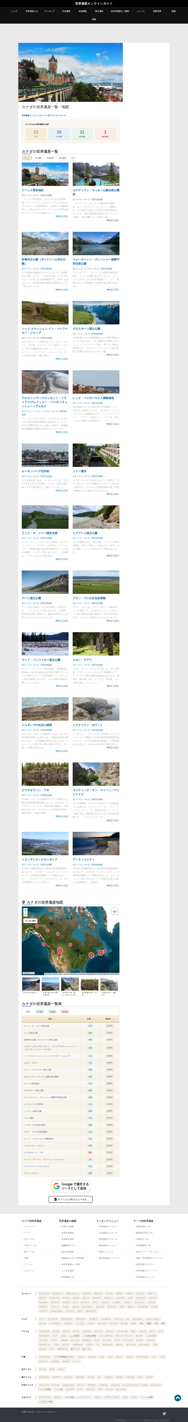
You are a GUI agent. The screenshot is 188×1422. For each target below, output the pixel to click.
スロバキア (43, 1302)
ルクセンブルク (56, 1311)
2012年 (109, 1132)
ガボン (133, 1331)
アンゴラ (56, 1331)
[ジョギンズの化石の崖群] (45, 709)
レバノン (76, 1361)
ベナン (56, 1345)
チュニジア (107, 1340)
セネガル (64, 1340)
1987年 (109, 1090)
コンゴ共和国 (74, 1336)
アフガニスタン (45, 1357)
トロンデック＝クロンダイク (40, 859)
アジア (27, 1233)
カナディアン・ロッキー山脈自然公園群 (41, 1077)
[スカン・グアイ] (96, 644)
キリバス (57, 1397)
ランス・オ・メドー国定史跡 (40, 533)
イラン (110, 1357)
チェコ (75, 1302)
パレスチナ (55, 1361)
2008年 (109, 1125)
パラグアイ (108, 1377)
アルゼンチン (44, 1377)
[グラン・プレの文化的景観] (96, 582)
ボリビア (149, 1377)
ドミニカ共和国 (45, 1389)
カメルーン (110, 1331)
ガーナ (152, 1331)
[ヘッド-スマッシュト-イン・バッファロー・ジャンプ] (45, 312)
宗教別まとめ (142, 1239)
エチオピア (87, 1331)
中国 (141, 1323)
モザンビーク (108, 1345)
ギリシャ (86, 1298)
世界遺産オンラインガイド (94, 3)
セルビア (66, 1302)
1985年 (109, 1083)
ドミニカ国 (58, 1389)
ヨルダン (66, 1361)
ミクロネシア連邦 (45, 1402)
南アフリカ (75, 1349)
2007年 (109, 1118)
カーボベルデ (123, 1331)
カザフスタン (81, 1319)
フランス (151, 1302)
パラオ (125, 1397)
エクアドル (68, 1377)
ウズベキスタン (67, 1319)
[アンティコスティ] (96, 843)
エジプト (76, 1331)
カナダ (36, 195)
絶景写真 (157, 11)
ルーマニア (70, 1311)
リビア (155, 1345)
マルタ (121, 1307)
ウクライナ (140, 1293)
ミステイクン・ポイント (88, 724)
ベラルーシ (55, 1307)
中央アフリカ (63, 1349)
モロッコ (119, 1345)
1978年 (109, 1026)
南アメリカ (29, 1252)
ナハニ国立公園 (31, 598)
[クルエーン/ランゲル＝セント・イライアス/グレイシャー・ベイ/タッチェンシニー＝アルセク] (45, 382)
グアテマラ (92, 1385)
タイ (127, 1319)
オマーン (119, 1357)
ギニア (160, 1331)
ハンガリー (117, 1302)
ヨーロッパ (29, 1226)
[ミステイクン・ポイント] (96, 709)
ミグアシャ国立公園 (85, 533)
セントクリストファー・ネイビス (135, 1385)
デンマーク (85, 1302)
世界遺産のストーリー (146, 1270)
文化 (90, 1026)
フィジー (134, 1397)
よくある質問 (68, 1270)
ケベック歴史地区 (33, 190)
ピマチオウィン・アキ (35, 790)
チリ (99, 1377)
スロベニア (55, 1302)
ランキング (50, 11)
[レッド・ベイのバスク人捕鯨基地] (96, 382)
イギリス (119, 1293)
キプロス (66, 1298)
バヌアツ (97, 1397)
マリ (97, 1345)
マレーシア (102, 1323)
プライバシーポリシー (46, 1412)
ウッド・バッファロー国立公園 (41, 659)
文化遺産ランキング (108, 1233)
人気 (73, 158)
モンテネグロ (143, 1307)
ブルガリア (43, 1307)
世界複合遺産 (46, 795)
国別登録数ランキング (109, 1258)
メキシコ (61, 1369)
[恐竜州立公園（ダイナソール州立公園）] (45, 243)
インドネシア (53, 1319)
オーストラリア (45, 1397)
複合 (90, 1152)
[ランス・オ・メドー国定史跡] (45, 517)
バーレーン (43, 1361)
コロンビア (80, 1377)
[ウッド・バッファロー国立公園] (45, 644)
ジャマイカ (115, 1385)
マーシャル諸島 (147, 1397)
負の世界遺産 (68, 1252)
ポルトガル (100, 1307)
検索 (94, 19)
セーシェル (75, 1340)
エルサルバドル (68, 1385)
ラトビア (154, 1307)
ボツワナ (66, 1345)
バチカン (128, 1302)
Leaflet (49, 974)
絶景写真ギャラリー (145, 1264)
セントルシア (156, 1385)
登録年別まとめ (143, 1226)
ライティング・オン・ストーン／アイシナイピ (44, 1159)
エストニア (152, 1293)
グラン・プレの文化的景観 (89, 598)
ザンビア (139, 1336)
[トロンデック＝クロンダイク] (45, 843)
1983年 (109, 1070)
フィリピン (80, 1323)
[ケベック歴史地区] (45, 174)
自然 (90, 1033)
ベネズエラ (130, 1377)
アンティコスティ (84, 859)
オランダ (42, 1298)
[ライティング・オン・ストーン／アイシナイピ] (96, 774)
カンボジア (93, 1319)
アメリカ (88, 269)
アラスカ (46, 411)
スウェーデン (141, 1298)
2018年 (109, 1152)
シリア (153, 1357)
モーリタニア (144, 1345)
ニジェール (150, 1340)
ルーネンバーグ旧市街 (35, 471)
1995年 (109, 1097)
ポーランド (112, 1307)
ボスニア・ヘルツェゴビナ (82, 1307)
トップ (14, 11)
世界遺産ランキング (108, 1226)
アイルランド (57, 1293)
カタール (129, 1357)
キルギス (76, 1298)
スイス (130, 1298)
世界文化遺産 (46, 195)
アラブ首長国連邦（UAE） (64, 1357)
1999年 (109, 1111)
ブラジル (119, 1377)
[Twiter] (164, 1414)
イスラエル (92, 1357)
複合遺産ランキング (108, 1245)
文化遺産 (66, 11)
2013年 (109, 1139)
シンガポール (106, 1319)
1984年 (109, 1077)
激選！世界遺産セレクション (149, 1258)
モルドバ (131, 1307)
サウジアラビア (142, 1357)
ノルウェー (105, 1302)
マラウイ (89, 1345)
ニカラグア (70, 1389)
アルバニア (87, 1293)
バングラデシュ (55, 1323)
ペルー (140, 1377)
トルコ (162, 1357)
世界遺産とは (32, 11)
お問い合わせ (28, 1412)
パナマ (100, 1389)
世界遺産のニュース (145, 1277)
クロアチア (97, 1298)
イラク (102, 1357)
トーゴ (117, 1340)
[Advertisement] (146, 87)
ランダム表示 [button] (30, 920)
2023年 (109, 1173)
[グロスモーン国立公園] (96, 312)
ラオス (133, 1323)
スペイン (153, 1298)
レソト (51, 1349)
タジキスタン (138, 1319)
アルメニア (98, 1293)
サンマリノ (108, 1298)
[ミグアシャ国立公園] (96, 517)
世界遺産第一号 (143, 1245)
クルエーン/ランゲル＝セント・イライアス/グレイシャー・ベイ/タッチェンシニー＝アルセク (44, 402)
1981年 (109, 1056)
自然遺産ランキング (108, 1239)
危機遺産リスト (69, 1245)
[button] (104, 950)
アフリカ (28, 1264)
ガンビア (143, 1331)
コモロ (63, 1336)
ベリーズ (109, 1389)
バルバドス (90, 1389)
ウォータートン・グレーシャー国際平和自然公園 (45, 1097)
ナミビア (139, 1340)
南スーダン (87, 1349)
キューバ (80, 1385)
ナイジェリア (128, 1340)
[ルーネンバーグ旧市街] (45, 455)
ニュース (141, 11)
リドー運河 (79, 471)
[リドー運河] (96, 455)
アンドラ (109, 1293)
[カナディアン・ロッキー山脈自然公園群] (96, 174)
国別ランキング (106, 1252)
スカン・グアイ (82, 659)
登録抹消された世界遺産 (73, 1258)
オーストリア (54, 1298)
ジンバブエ (43, 1340)
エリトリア (98, 1331)
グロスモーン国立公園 (86, 328)
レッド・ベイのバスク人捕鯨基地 (93, 397)
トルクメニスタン (152, 1319)
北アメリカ (52, 115)
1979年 (109, 1040)
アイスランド (44, 1293)
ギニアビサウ (44, 1336)
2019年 (109, 1159)
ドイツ (95, 1302)
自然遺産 (83, 11)
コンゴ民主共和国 (89, 1336)
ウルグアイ (57, 1377)
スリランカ (118, 1319)
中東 (26, 1258)
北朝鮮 (148, 1323)
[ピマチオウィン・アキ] (45, 774)
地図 (174, 11)
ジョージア (120, 1298)
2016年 (109, 1146)
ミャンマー (113, 1323)
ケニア (55, 1336)
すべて (27, 158)
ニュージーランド (84, 1397)
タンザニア (87, 1340)
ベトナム (91, 1323)
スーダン (54, 1340)
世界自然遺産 (97, 199)
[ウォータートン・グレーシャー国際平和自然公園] (96, 243)
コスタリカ (103, 1385)
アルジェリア (44, 1331)
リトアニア (43, 1311)
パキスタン (68, 1323)
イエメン (81, 1357)
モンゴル (124, 1323)
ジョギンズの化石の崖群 (37, 724)
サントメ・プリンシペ (124, 1336)
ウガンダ (66, 1331)
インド (41, 1319)
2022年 (109, 1166)
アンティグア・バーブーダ (49, 1385)
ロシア (80, 1311)
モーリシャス (131, 1345)
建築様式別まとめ (144, 1233)
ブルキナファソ (45, 1345)
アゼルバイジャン (72, 1293)
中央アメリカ (30, 1245)
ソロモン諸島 (69, 1397)
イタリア (129, 1293)
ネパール (42, 1323)
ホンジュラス (121, 1389)
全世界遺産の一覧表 (120, 11)
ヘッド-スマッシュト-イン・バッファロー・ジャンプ (47, 1056)
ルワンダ (42, 1349)
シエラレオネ (151, 1336)
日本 (156, 1323)
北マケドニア (91, 1311)
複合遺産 (99, 11)
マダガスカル (78, 1345)
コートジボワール (106, 1336)
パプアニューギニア (111, 1397)
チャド (96, 1340)
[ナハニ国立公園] (45, 582)
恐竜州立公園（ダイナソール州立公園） (41, 1040)
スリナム (91, 1377)
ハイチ (80, 1389)
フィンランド (140, 1302)
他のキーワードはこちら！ (148, 1252)
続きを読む (63, 216)
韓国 (163, 1323)
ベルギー (66, 1307)
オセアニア (29, 1270)
